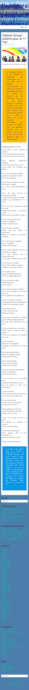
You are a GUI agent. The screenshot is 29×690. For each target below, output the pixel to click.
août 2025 (4, 571)
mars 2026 (4, 558)
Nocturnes (4, 650)
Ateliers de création (7, 630)
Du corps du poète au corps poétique (12, 633)
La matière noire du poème (9, 639)
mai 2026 (3, 554)
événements (4, 635)
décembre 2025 (5, 563)
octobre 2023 (5, 610)
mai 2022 (3, 621)
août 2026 (4, 549)
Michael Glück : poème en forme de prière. (14, 509)
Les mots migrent (6, 644)
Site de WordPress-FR (7, 670)
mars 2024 (4, 600)
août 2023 (4, 613)
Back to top (15, 686)
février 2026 (4, 560)
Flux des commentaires (8, 668)
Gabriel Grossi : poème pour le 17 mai (14, 38)
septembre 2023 (6, 612)
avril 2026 (4, 556)
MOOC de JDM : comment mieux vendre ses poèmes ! (13, 647)
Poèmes (3, 652)
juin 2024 (4, 595)
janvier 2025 (5, 584)
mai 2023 (3, 617)
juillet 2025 (4, 573)
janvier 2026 (5, 561)
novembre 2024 (5, 587)
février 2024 (4, 602)
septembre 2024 (6, 591)
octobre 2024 (5, 589)
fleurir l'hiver (5, 637)
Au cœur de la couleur (8, 631)
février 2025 (4, 582)
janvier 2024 (5, 604)
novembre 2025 (5, 565)
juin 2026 (4, 552)
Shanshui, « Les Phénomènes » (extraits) (13, 520)
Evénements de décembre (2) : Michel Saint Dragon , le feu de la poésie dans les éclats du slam (14, 538)
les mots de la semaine (8, 641)
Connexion (4, 664)
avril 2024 (4, 599)
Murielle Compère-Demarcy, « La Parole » (13, 511)
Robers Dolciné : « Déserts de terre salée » (14, 529)
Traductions (4, 656)
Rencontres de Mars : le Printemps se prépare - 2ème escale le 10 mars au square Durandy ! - (14, 534)
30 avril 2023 (11, 44)
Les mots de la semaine (8, 643)
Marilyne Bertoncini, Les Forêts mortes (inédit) (12, 513)
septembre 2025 (6, 569)
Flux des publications (7, 666)
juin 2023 (4, 615)
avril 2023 (4, 619)
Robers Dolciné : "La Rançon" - (10, 529)
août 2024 (4, 593)
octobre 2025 (5, 567)
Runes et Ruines (6, 654)
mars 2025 (4, 580)
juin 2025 (4, 574)
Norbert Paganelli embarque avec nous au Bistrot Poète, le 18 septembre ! (13, 517)
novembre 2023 (5, 608)
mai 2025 (3, 576)
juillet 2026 (4, 550)
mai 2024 (3, 597)
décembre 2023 (5, 606)
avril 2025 (4, 578)
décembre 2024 (5, 586)
